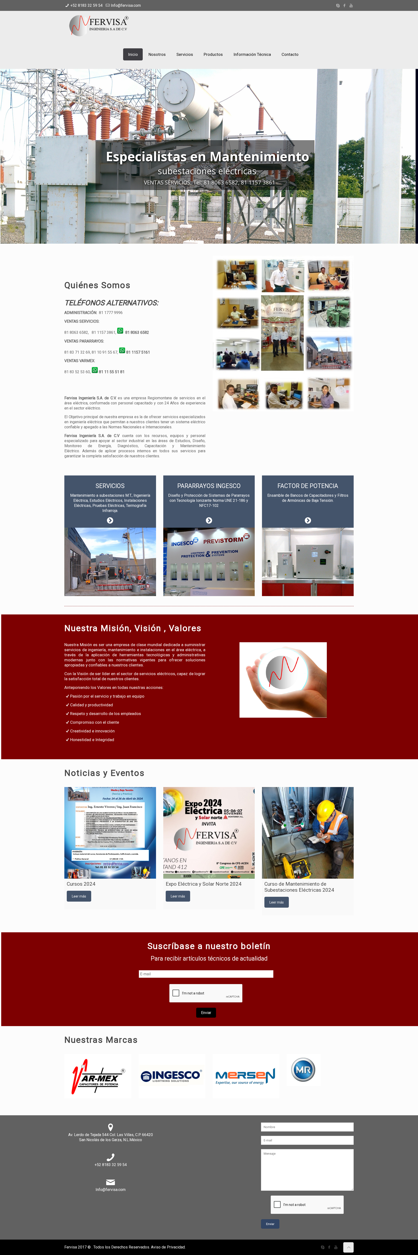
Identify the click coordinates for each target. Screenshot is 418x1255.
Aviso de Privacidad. (168, 1247)
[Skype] (338, 5)
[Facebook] (344, 5)
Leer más (79, 896)
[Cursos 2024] (110, 833)
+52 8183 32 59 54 (86, 5)
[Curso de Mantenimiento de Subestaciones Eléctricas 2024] (308, 833)
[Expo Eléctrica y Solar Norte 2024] (209, 833)
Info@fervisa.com (126, 5)
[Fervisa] (100, 25)
